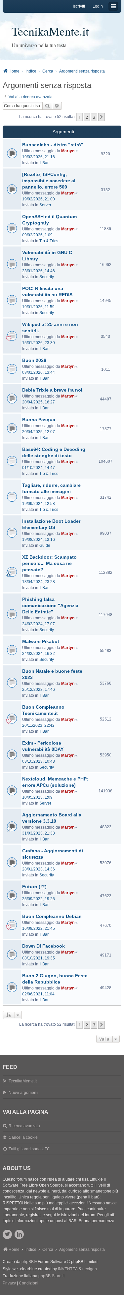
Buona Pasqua (38, 419)
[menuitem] (9, 1283)
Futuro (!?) (34, 886)
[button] (101, 117)
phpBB (27, 1261)
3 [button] (94, 117)
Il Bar (44, 163)
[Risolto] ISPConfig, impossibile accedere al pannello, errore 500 (48, 181)
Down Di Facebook (43, 946)
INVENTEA (68, 1269)
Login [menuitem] (98, 6)
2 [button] (87, 117)
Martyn (67, 151)
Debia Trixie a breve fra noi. (53, 390)
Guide (44, 545)
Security (46, 277)
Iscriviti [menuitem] (79, 6)
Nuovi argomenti (23, 1092)
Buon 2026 (34, 360)
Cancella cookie (23, 1137)
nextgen (89, 1269)
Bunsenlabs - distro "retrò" (52, 144)
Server (45, 205)
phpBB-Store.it (51, 1276)
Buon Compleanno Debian (52, 916)
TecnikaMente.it (50, 31)
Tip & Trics (48, 241)
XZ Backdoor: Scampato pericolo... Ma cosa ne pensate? (49, 563)
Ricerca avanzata (24, 1126)
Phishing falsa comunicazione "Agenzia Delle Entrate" (50, 605)
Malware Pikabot (40, 641)
